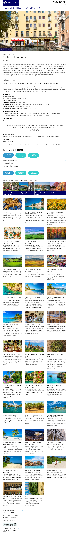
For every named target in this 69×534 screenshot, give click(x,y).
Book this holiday (8, 155)
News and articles (8, 513)
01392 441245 (59, 2)
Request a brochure (9, 518)
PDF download (34, 173)
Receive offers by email (10, 515)
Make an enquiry (21, 155)
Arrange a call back (33, 155)
